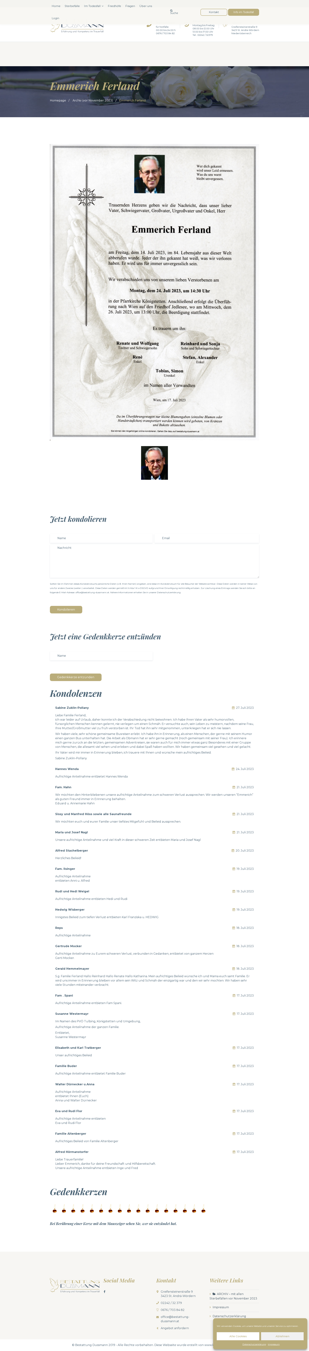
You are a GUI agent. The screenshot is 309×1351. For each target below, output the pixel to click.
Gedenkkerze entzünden (75, 677)
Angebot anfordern (175, 1328)
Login (55, 18)
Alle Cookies (238, 1336)
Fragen (130, 6)
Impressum (274, 1344)
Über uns (145, 6)
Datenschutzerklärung (254, 1344)
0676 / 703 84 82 (165, 33)
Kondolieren (66, 609)
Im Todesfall (92, 6)
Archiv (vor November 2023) (93, 100)
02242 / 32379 (205, 34)
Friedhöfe (114, 6)
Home (56, 6)
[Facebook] (104, 1291)
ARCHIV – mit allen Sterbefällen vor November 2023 (233, 1296)
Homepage (58, 100)
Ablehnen (282, 1336)
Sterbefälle (72, 6)
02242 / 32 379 (171, 1303)
